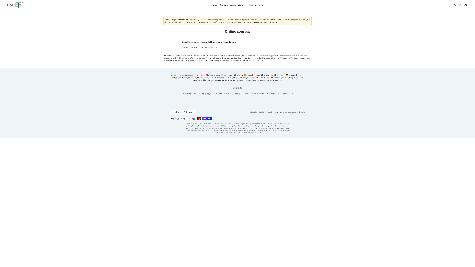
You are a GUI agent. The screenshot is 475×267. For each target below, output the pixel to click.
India (253, 78)
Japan (268, 78)
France (301, 75)
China (261, 78)
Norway (184, 78)
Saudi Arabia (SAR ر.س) (182, 112)
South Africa (281, 75)
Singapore (277, 78)
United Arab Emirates (213, 80)
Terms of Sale (288, 93)
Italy (237, 78)
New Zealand (268, 75)
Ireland (249, 75)
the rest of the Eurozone (230, 80)
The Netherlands (217, 78)
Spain (176, 78)
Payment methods (188, 93)
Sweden (193, 78)
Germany (292, 75)
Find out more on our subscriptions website (200, 47)
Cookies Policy (273, 93)
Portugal (245, 78)
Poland (229, 78)
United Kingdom (214, 75)
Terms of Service (242, 93)
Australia (240, 75)
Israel (298, 78)
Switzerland (204, 78)
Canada (258, 75)
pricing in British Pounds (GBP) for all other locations (262, 80)
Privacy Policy (258, 93)
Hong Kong (289, 78)
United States (228, 75)
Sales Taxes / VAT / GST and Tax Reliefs (215, 93)
